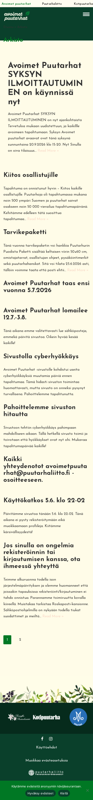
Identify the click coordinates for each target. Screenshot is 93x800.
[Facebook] (42, 739)
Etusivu (8, 27)
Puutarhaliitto (52, 4)
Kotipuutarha (83, 4)
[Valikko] (86, 14)
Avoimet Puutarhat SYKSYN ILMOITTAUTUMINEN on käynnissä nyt (45, 84)
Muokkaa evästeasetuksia (47, 760)
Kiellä (64, 793)
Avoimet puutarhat (16, 4)
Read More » (48, 151)
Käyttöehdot (46, 747)
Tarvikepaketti (24, 232)
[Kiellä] (87, 790)
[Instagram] (51, 739)
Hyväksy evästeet (40, 793)
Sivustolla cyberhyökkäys (41, 357)
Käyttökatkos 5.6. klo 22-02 (44, 501)
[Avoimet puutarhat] (16, 15)
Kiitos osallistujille (30, 175)
